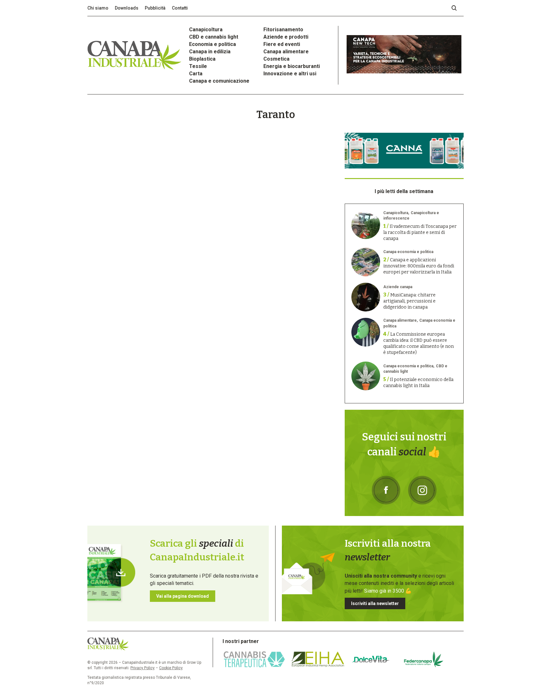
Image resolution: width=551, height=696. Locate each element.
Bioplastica (202, 59)
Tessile (198, 66)
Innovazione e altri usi (289, 74)
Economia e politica (212, 44)
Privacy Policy (142, 668)
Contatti (180, 8)
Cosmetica (276, 59)
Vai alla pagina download (182, 596)
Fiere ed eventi (281, 44)
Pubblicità (155, 8)
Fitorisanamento (283, 29)
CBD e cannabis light (213, 37)
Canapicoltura (206, 29)
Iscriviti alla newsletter (375, 603)
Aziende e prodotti (285, 37)
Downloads (126, 8)
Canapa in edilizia (210, 52)
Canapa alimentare (286, 52)
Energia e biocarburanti (291, 66)
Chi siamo (97, 8)
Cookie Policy (171, 668)
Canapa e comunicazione (219, 81)
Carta (195, 74)
